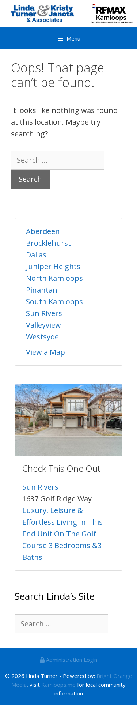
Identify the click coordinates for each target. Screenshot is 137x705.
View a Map (45, 352)
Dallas (36, 255)
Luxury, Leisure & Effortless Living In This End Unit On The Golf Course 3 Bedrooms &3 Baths (62, 533)
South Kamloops (54, 301)
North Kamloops (54, 278)
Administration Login (71, 659)
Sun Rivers (44, 313)
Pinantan (41, 290)
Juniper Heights (53, 266)
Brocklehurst (48, 243)
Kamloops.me (58, 684)
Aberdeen (43, 231)
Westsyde (42, 337)
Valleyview (43, 325)
